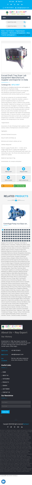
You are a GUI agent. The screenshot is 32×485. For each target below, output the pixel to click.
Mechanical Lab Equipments (17, 33)
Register (20, 1)
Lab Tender (6, 389)
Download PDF (8, 186)
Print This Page (20, 186)
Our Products (10, 31)
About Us (5, 375)
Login (12, 1)
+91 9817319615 (9, 7)
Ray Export (26, 424)
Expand (27, 42)
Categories (6, 378)
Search (5, 385)
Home (3, 31)
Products (6, 382)
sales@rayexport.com (23, 7)
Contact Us (6, 392)
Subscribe (5, 412)
